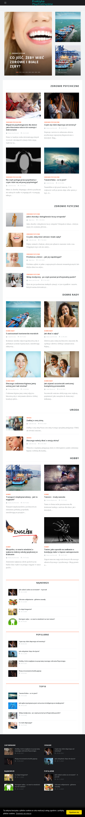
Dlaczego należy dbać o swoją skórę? (42, 440)
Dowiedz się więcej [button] (23, 813)
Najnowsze (42, 582)
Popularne (42, 634)
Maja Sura (31, 220)
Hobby (8, 494)
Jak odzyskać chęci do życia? (29, 651)
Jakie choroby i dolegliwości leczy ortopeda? (46, 216)
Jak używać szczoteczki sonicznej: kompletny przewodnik (59, 384)
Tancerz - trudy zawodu (54, 497)
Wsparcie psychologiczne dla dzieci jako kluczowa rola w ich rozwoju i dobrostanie (21, 127)
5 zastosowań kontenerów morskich (22, 333)
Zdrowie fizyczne (18, 53)
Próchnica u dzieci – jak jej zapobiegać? (44, 257)
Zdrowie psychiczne (13, 122)
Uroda (28, 418)
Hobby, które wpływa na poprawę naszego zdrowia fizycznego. (42, 661)
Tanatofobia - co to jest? (55, 180)
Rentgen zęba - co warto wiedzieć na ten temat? (37, 619)
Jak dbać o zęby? (51, 333)
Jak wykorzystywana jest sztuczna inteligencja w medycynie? (41, 703)
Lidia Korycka (12, 185)
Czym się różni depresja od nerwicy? (60, 125)
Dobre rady (10, 331)
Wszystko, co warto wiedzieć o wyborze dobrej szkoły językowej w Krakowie (22, 552)
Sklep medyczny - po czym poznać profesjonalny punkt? (51, 277)
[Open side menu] (5, 3)
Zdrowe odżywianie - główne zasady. (32, 599)
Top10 (42, 686)
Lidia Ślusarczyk (50, 389)
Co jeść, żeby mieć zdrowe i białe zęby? (27, 61)
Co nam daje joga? (25, 723)
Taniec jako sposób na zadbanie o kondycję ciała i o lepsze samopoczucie (61, 550)
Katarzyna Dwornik (13, 133)
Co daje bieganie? (25, 609)
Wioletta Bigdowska (13, 389)
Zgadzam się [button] (74, 812)
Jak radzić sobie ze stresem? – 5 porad (33, 590)
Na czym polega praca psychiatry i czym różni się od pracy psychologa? (22, 181)
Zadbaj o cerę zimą (34, 420)
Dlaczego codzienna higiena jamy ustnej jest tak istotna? (21, 384)
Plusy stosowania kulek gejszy (30, 671)
